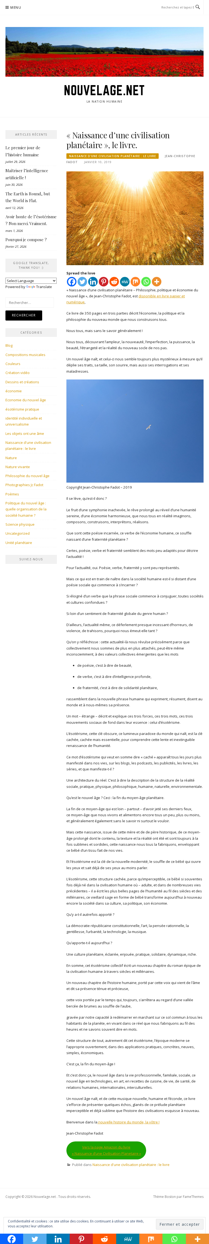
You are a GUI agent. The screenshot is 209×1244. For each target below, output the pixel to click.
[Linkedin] (93, 281)
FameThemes (193, 1196)
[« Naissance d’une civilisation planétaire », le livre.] (135, 217)
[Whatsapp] (146, 281)
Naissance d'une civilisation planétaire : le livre (112, 156)
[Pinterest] (103, 281)
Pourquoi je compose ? (26, 239)
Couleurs (12, 363)
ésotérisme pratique (22, 409)
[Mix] (135, 281)
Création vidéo (17, 372)
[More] (156, 281)
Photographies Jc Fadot (24, 484)
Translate (44, 286)
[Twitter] (82, 281)
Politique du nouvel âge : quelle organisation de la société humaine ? (26, 509)
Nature (11, 457)
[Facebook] (71, 281)
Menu (15, 7)
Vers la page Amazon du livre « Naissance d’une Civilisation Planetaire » (106, 1150)
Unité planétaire (18, 542)
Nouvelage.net (104, 90)
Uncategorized (17, 533)
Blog (9, 345)
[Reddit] (114, 281)
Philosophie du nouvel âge (27, 475)
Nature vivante (17, 466)
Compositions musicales (25, 354)
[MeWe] (125, 281)
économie (13, 390)
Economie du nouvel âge (25, 399)
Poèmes (12, 494)
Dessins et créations (22, 381)
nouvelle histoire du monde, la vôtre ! (128, 1122)
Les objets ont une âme (24, 433)
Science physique (20, 524)
